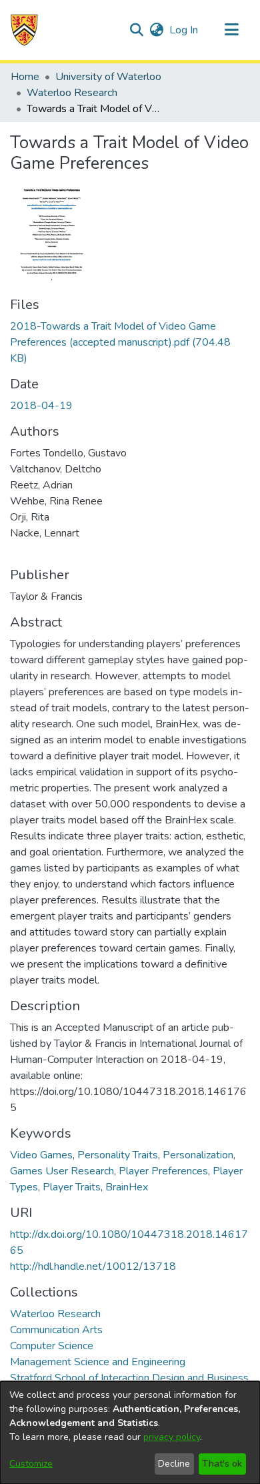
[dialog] (130, 1432)
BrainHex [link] (126, 1187)
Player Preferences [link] (163, 1171)
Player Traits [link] (72, 1187)
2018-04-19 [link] (41, 405)
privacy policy (171, 1437)
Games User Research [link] (62, 1171)
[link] (120, 342)
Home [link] (25, 76)
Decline (174, 1463)
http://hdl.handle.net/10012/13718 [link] (93, 1266)
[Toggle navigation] (231, 30)
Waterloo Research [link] (72, 92)
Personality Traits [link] (117, 1155)
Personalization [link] (198, 1155)
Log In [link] (184, 30)
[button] (24, 30)
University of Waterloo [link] (108, 76)
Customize (31, 1463)
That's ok (222, 1463)
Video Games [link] (41, 1155)
